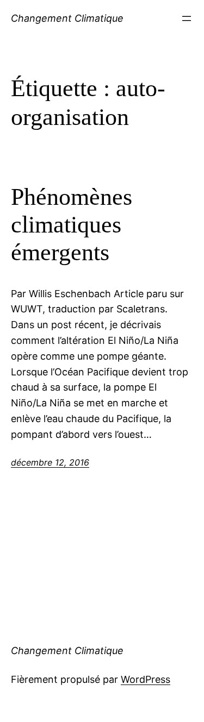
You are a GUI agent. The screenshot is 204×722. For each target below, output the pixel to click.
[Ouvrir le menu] (186, 18)
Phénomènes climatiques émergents (71, 224)
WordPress (145, 679)
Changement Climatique (67, 18)
